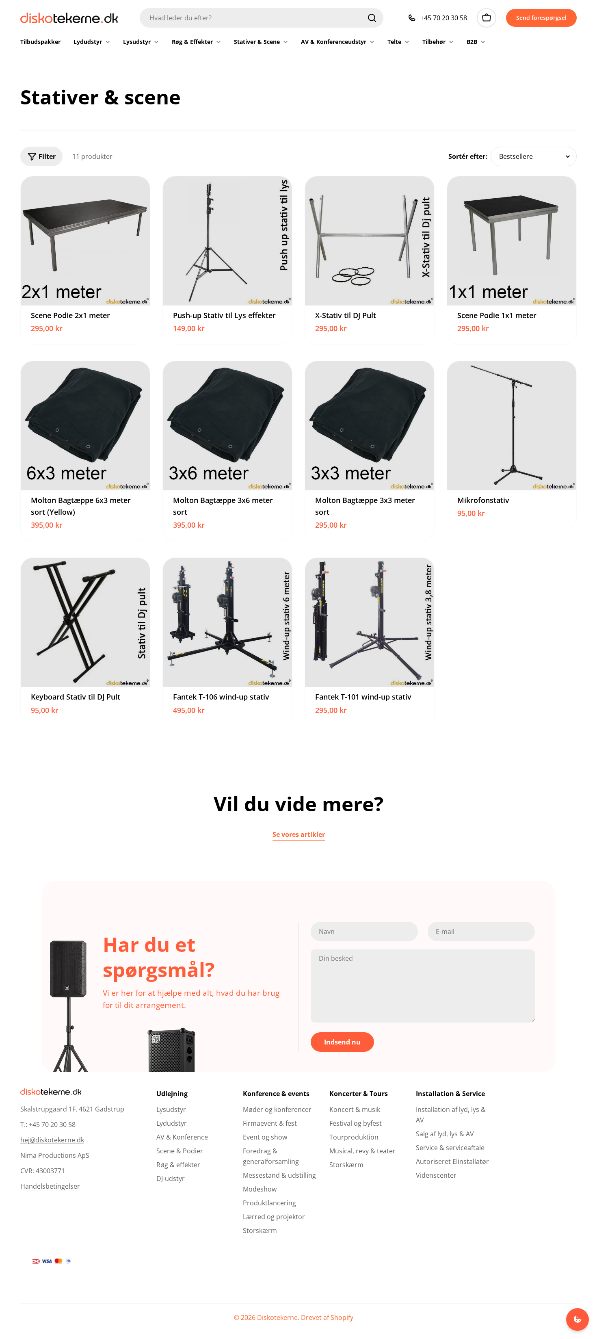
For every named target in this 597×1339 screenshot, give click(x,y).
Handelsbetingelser (50, 1186)
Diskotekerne (277, 1317)
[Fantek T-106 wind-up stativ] (227, 622)
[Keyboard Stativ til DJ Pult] (85, 622)
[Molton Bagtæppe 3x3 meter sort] (369, 425)
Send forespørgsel (541, 18)
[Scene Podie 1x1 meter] (511, 241)
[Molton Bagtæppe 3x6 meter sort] (227, 425)
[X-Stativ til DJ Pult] (369, 241)
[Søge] (372, 18)
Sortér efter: (467, 156)
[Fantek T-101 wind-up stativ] (369, 622)
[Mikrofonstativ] (511, 425)
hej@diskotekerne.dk (52, 1139)
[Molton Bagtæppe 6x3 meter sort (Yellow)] (85, 425)
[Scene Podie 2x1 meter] (85, 241)
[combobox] (261, 18)
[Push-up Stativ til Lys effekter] (227, 241)
